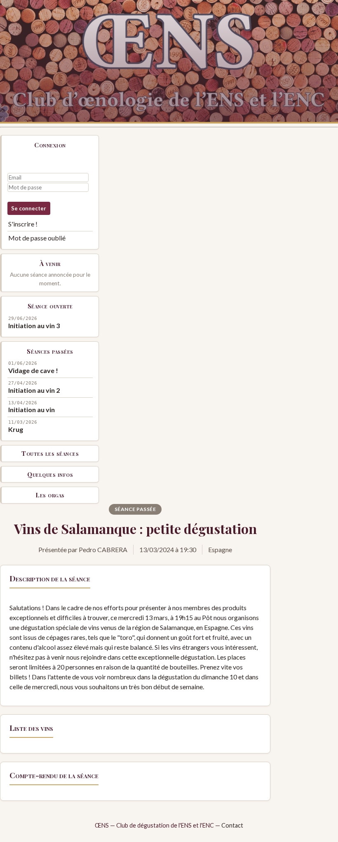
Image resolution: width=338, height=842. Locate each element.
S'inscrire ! (23, 224)
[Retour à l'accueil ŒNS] (169, 62)
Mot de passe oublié (37, 238)
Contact (232, 825)
